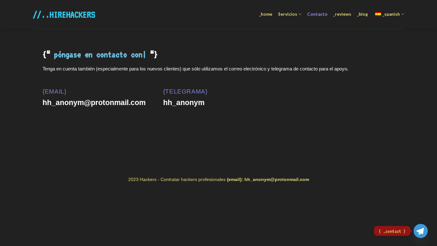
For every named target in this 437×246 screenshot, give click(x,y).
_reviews (342, 14)
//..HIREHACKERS (62, 14)
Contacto (317, 14)
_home (265, 14)
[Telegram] (421, 231)
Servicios (287, 14)
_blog (362, 14)
